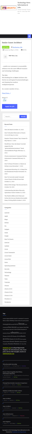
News (6, 262)
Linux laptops (19, 327)
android (4, 318)
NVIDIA (15, 329)
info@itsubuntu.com (8, 353)
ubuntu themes (14, 341)
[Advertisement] (16, 23)
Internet (7, 242)
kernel (16, 324)
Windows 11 (8, 299)
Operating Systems (10, 265)
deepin (7, 320)
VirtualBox (5, 344)
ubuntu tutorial (23, 341)
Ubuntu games (23, 339)
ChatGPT (16, 318)
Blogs (6, 219)
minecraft (11, 329)
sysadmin (5, 333)
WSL (25, 344)
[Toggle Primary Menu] (29, 36)
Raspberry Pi (24, 329)
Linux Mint (8, 259)
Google (6, 236)
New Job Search (9, 129)
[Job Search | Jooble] (4, 101)
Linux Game (8, 256)
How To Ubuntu (9, 239)
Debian (7, 222)
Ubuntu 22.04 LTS (14, 339)
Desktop (12, 320)
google (12, 324)
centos (11, 318)
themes (8, 333)
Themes (7, 275)
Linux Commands (10, 252)
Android (7, 213)
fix (22, 320)
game (24, 320)
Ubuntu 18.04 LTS (7, 336)
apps (8, 318)
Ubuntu (7, 285)
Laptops (7, 246)
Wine (23, 344)
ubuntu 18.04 (8, 289)
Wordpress (8, 302)
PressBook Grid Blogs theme (19, 432)
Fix (5, 226)
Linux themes (6, 329)
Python (19, 329)
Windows (10, 344)
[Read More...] (6, 93)
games (27, 320)
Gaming (5, 324)
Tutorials (7, 282)
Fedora (19, 320)
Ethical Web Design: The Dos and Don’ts (16, 185)
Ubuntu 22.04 (8, 295)
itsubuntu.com (7, 347)
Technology (8, 272)
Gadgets (7, 229)
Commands (26, 318)
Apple (6, 216)
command (21, 318)
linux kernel (12, 327)
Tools (6, 279)
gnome (9, 324)
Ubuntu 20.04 (8, 292)
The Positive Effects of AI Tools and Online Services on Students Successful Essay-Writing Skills (16, 198)
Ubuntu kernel (6, 341)
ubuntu (15, 332)
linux (21, 323)
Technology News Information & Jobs (24, 5)
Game (6, 232)
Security (7, 269)
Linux (6, 249)
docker (16, 320)
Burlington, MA (17, 47)
